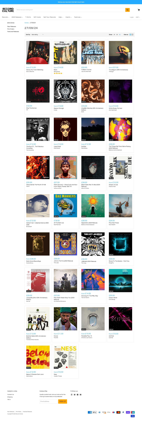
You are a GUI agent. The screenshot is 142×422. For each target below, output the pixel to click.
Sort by (28, 34)
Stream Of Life (113, 185)
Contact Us (10, 394)
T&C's (9, 399)
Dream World (113, 297)
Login (132, 17)
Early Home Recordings (33, 261)
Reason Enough (59, 108)
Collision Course (86, 69)
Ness (55, 374)
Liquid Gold (57, 146)
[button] (58, 73)
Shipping (10, 397)
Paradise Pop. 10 (86, 336)
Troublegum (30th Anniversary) (118, 70)
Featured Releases (13, 31)
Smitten (83, 146)
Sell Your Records (50, 17)
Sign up (62, 401)
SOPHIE (111, 336)
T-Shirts (28, 17)
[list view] (132, 34)
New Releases (11, 26)
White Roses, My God (115, 108)
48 (119, 34)
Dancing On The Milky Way (89, 296)
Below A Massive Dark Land (34, 374)
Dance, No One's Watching (34, 70)
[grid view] (130, 34)
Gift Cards (37, 17)
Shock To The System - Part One (119, 261)
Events (68, 17)
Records (5, 17)
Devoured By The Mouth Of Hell (36, 184)
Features (77, 17)
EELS (55, 70)
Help (60, 17)
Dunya (56, 336)
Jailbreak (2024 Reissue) (88, 261)
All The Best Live (59, 223)
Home (26, 23)
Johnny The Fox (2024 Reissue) (63, 261)
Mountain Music (114, 223)
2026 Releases (17, 17)
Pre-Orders (10, 29)
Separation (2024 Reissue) (89, 223)
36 (117, 34)
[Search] (127, 10)
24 (114, 34)
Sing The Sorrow (31, 108)
